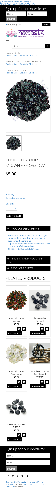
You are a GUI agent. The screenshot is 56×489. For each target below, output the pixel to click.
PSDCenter (19, 486)
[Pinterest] (22, 476)
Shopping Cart (14, 24)
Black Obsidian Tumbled (39, 319)
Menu (46, 24)
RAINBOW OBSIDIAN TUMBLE (16, 425)
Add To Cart (14, 333)
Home (8, 53)
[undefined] (28, 104)
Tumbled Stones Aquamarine (16, 372)
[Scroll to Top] (51, 476)
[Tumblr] (27, 476)
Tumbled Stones (32, 61)
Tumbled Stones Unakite (16, 319)
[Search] (47, 46)
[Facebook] (8, 476)
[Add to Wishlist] (24, 329)
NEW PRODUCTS (21, 70)
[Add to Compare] (19, 329)
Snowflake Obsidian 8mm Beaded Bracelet (39, 374)
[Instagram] (17, 476)
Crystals (18, 53)
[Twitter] (13, 476)
